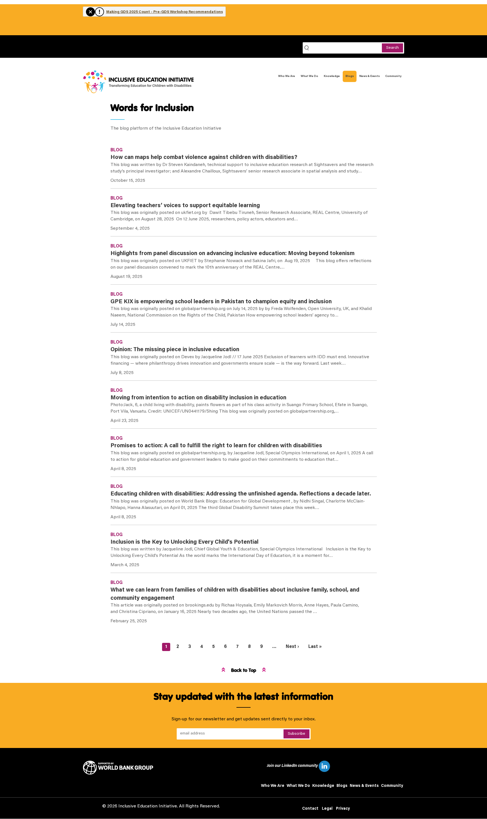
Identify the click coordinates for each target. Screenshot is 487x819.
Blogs (350, 76)
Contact (310, 809)
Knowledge (332, 76)
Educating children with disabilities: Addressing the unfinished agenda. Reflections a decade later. (240, 494)
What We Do (309, 76)
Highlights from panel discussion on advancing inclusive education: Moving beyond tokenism (232, 253)
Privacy (343, 809)
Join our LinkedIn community (293, 766)
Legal (327, 809)
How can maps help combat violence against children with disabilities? (203, 157)
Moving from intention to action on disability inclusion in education (198, 398)
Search (392, 48)
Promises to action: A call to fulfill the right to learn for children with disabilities (216, 446)
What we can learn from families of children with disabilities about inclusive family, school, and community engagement (234, 594)
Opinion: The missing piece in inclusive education (174, 350)
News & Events (369, 76)
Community (393, 76)
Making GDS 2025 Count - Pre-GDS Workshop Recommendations (164, 12)
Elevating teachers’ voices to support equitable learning (185, 206)
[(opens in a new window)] (120, 767)
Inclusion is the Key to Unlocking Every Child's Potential (184, 542)
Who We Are (286, 76)
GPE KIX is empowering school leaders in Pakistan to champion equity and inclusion (221, 302)
